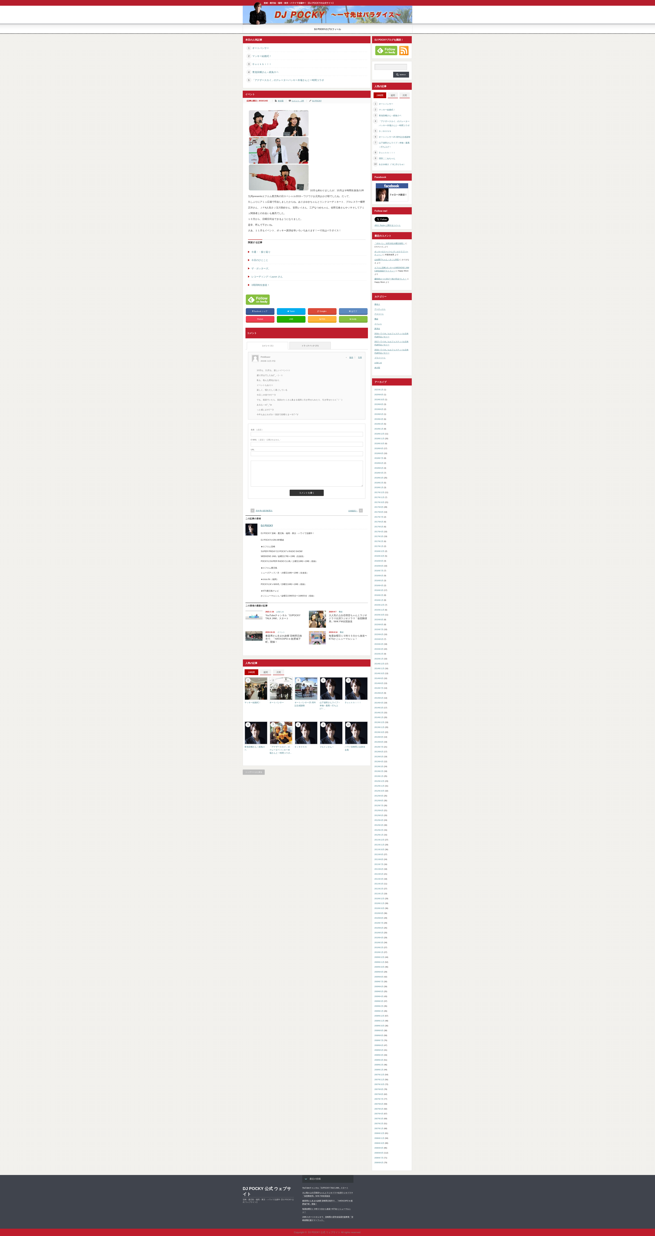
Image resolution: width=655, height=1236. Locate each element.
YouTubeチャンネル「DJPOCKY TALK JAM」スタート (325, 1188)
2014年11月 (379, 668)
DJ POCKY (317, 101)
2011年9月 (378, 854)
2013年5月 (378, 757)
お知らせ (280, 612)
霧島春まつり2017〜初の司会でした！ (390, 279)
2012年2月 (378, 830)
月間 (278, 672)
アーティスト (380, 309)
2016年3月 (378, 590)
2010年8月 (378, 918)
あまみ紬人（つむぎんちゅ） (392, 164)
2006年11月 (379, 1138)
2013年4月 (378, 761)
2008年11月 (379, 1021)
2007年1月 (378, 1128)
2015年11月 (379, 610)
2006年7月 (378, 1158)
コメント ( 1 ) (267, 346)
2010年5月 (378, 933)
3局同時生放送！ (260, 285)
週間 (265, 672)
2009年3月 (378, 1001)
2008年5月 (378, 1050)
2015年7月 (378, 629)
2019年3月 (378, 424)
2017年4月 (378, 532)
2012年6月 (378, 810)
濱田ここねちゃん (387, 158)
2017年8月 (378, 512)
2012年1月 (378, 835)
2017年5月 (378, 527)
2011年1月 (378, 894)
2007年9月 (378, 1089)
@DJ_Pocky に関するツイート (388, 225)
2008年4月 (378, 1055)
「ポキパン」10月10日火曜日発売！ (389, 243)
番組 (341, 612)
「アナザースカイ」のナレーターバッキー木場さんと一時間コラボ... (281, 750)
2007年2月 (378, 1123)
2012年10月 (379, 791)
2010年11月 (379, 903)
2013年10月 (379, 732)
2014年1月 (378, 717)
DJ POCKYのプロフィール (327, 29)
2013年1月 (378, 776)
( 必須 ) (256, 430)
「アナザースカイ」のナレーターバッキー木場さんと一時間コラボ (288, 80)
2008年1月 (378, 1070)
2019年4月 (378, 419)
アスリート (379, 314)
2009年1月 (378, 1011)
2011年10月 (379, 849)
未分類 (280, 101)
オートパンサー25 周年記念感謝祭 (394, 137)
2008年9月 (378, 1030)
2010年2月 (378, 947)
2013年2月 (378, 771)
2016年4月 (378, 585)
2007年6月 (378, 1104)
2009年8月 (378, 977)
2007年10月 (379, 1084)
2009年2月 (378, 1006)
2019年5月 (378, 414)
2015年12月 (379, 605)
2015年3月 (378, 649)
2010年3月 (378, 942)
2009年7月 (378, 982)
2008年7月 (378, 1040)
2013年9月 (378, 737)
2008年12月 (379, 1016)
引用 (360, 357)
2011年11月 (379, 845)
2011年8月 (378, 859)
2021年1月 (378, 390)
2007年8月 (378, 1094)
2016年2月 (378, 595)
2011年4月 (378, 879)
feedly (354, 319)
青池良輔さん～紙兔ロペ (265, 72)
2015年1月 (378, 659)
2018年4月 (378, 473)
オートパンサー (260, 48)
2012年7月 (378, 805)
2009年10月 (379, 967)
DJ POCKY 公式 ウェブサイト (267, 1191)
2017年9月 (378, 507)
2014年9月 (378, 678)
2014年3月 (378, 708)
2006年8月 (378, 1153)
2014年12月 (379, 664)
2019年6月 (378, 409)
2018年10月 (379, 443)
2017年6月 (378, 522)
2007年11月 (379, 1080)
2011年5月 (378, 874)
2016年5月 (378, 580)
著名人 (377, 304)
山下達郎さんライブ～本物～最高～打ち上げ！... (330, 705)
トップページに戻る (253, 772)
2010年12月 (379, 899)
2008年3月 (378, 1060)
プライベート (380, 358)
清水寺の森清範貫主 (264, 511)
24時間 (251, 672)
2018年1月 (378, 487)
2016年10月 (379, 556)
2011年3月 (378, 884)
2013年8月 (378, 742)
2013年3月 (378, 766)
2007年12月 (379, 1075)
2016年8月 (378, 566)
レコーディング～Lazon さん (267, 276)
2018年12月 (379, 434)
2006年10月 (379, 1143)
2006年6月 (378, 1163)
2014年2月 (378, 713)
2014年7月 (378, 688)
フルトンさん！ (327, 747)
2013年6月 (378, 752)
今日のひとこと (259, 260)
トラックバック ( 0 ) (310, 346)
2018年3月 (378, 478)
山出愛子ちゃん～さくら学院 (386, 260)
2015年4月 (378, 644)
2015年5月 (378, 639)
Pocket (260, 319)
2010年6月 (378, 928)
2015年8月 (378, 624)
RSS (323, 319)
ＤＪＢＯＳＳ (301, 747)
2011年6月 (378, 869)
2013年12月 (379, 722)
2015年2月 (378, 654)
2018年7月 (378, 458)
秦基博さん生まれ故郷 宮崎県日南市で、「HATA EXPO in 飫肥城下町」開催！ (283, 638)
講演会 (377, 329)
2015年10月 (379, 615)
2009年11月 (379, 962)
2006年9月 (378, 1148)
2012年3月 (378, 825)
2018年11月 (379, 439)
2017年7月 (378, 517)
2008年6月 (378, 1045)
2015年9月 (378, 620)
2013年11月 (379, 727)
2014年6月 (378, 693)
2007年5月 (378, 1109)
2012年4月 (378, 820)
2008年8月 (378, 1035)
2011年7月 (378, 864)
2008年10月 (379, 1026)
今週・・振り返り (261, 252)
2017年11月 (379, 497)
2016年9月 (378, 561)
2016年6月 (378, 576)
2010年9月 (378, 913)
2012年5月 (378, 815)
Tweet (292, 311)
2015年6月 (378, 634)
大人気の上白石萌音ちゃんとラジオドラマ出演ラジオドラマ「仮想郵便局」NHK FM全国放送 (348, 618)
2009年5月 (378, 991)
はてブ (354, 311)
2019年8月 (378, 404)
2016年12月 (379, 551)
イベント (281, 632)
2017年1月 (378, 546)
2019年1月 (378, 429)
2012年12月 (379, 781)
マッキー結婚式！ (261, 56)
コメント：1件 (298, 101)
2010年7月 (378, 923)
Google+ (323, 311)
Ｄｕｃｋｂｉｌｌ (261, 64)
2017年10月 (379, 502)
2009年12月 (379, 957)
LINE (291, 319)
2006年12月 (379, 1133)
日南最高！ (353, 511)
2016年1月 (378, 600)
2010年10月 (379, 908)
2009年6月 (378, 986)
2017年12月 (379, 492)
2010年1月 (378, 952)
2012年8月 (378, 801)
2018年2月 (378, 483)
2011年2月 (378, 889)
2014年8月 (378, 683)
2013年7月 (378, 747)
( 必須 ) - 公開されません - (266, 440)
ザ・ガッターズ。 (261, 268)
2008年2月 (378, 1065)
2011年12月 (379, 840)
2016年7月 (378, 571)
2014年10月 (379, 673)
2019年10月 (379, 399)
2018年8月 (378, 453)
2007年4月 (378, 1114)
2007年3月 (378, 1119)
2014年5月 (378, 698)
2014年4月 (378, 703)
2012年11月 (379, 786)
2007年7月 (378, 1099)
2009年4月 (378, 996)
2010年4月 (378, 938)
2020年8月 (378, 395)
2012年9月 (378, 796)
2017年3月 (378, 536)
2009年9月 (378, 972)
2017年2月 (378, 541)
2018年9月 (378, 448)
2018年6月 (378, 463)
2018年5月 (378, 468)
